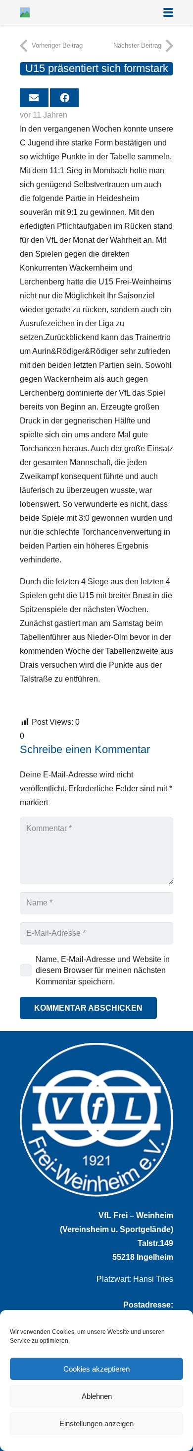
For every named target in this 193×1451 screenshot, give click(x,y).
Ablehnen (97, 1396)
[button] (168, 12)
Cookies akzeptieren (96, 1369)
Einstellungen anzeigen (96, 1423)
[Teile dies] (64, 97)
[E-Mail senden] (34, 97)
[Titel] (25, 12)
